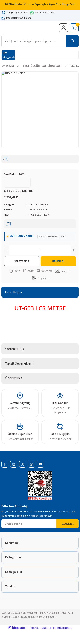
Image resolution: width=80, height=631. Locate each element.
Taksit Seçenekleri (18, 363)
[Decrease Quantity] (6, 250)
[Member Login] (63, 27)
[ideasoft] (17, 628)
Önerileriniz (13, 378)
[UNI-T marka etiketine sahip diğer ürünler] (17, 182)
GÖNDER (68, 523)
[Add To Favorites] (14, 271)
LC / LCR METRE (39, 204)
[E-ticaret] (39, 627)
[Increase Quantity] (73, 250)
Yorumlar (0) (14, 348)
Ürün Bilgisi (13, 292)
